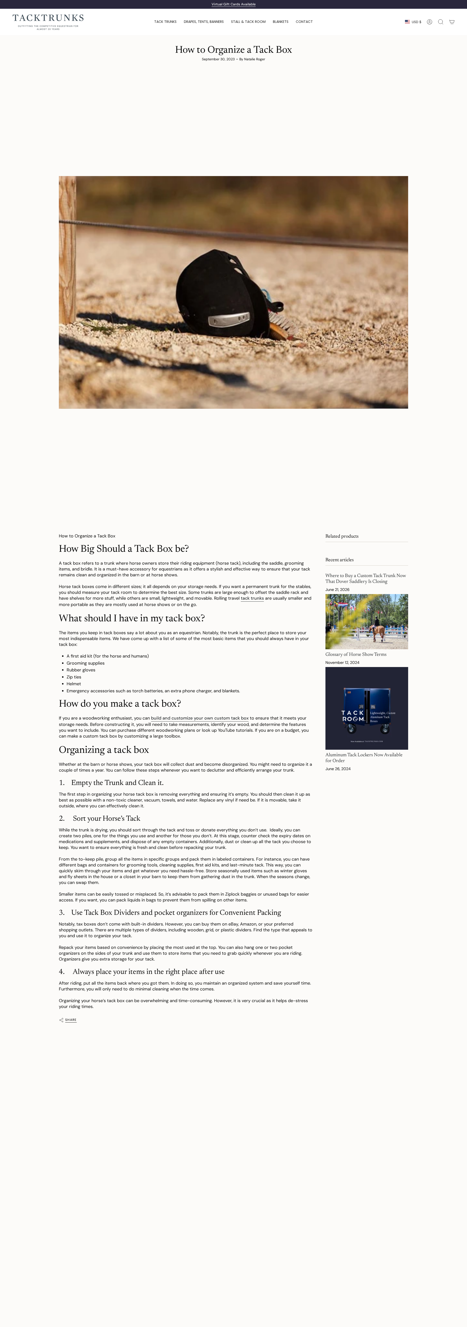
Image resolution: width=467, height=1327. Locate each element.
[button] (165, 22)
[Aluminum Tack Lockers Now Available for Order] (366, 708)
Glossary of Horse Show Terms (355, 654)
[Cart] (452, 22)
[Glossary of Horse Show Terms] (366, 621)
